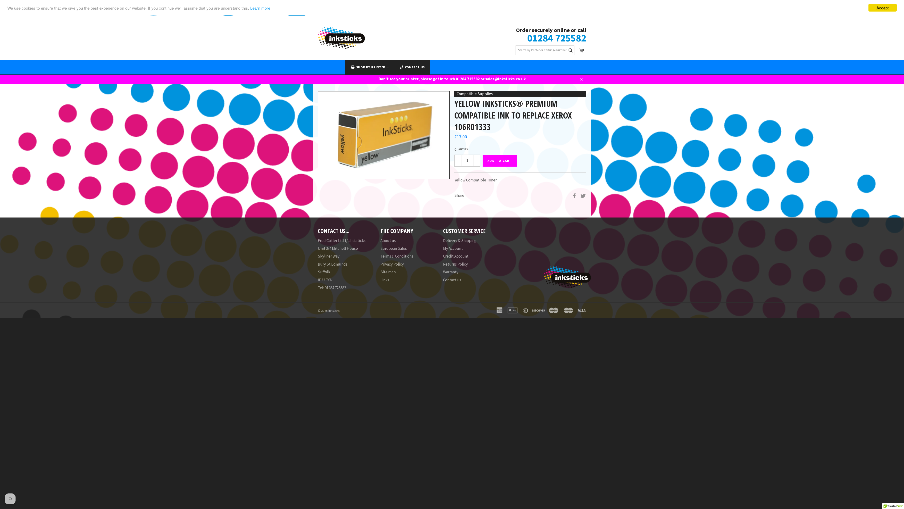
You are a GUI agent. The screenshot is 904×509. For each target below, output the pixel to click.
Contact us (452, 280)
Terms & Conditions (396, 256)
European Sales (393, 248)
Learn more (260, 8)
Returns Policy (455, 264)
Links (384, 280)
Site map (388, 272)
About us (388, 240)
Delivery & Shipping (459, 240)
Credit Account (455, 256)
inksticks (333, 311)
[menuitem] (369, 67)
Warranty (450, 272)
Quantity (461, 149)
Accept (882, 8)
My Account (453, 248)
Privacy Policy (392, 264)
